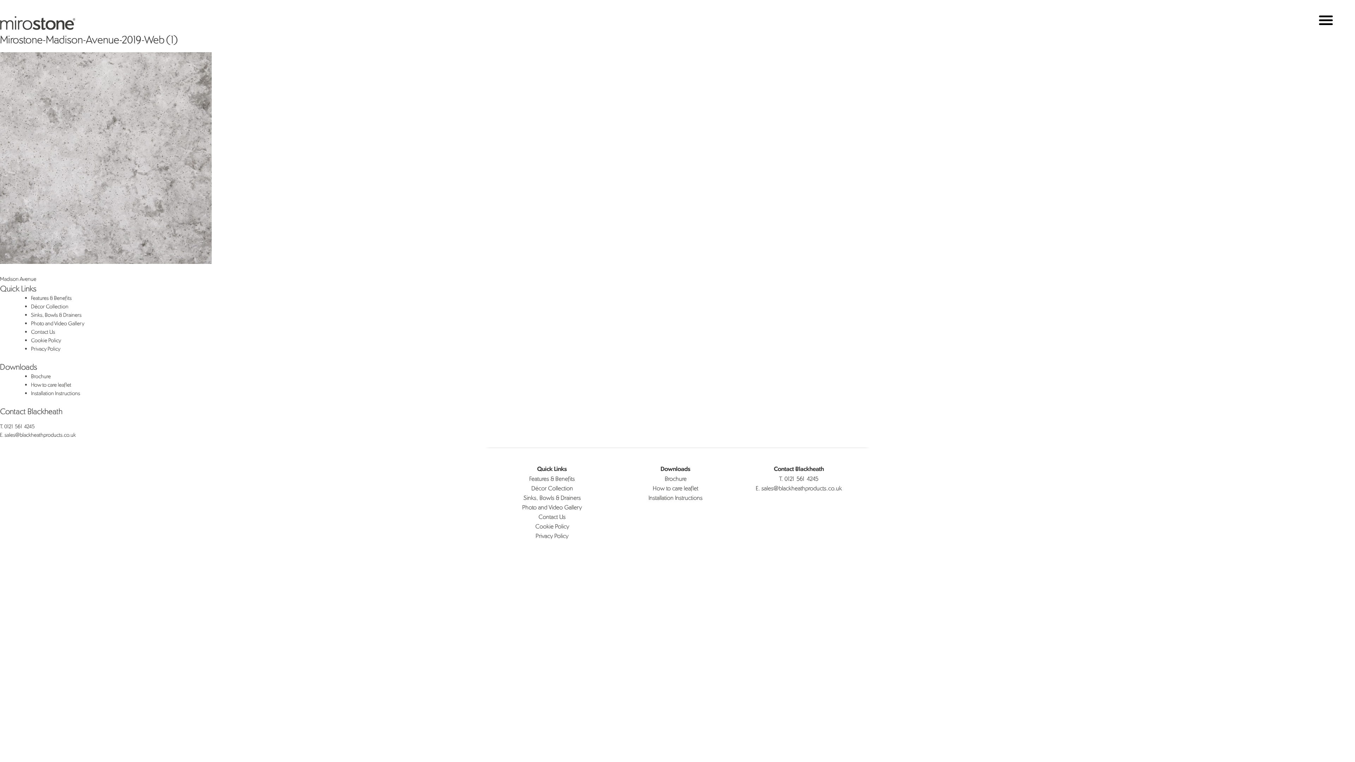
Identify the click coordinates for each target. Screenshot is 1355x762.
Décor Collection (49, 306)
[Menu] (1326, 20)
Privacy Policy (45, 348)
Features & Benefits (51, 298)
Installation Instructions (55, 393)
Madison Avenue (18, 279)
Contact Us (43, 331)
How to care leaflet (51, 384)
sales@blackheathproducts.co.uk (40, 434)
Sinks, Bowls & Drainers (56, 315)
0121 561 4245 (19, 426)
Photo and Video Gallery (57, 323)
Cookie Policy (46, 340)
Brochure (41, 376)
